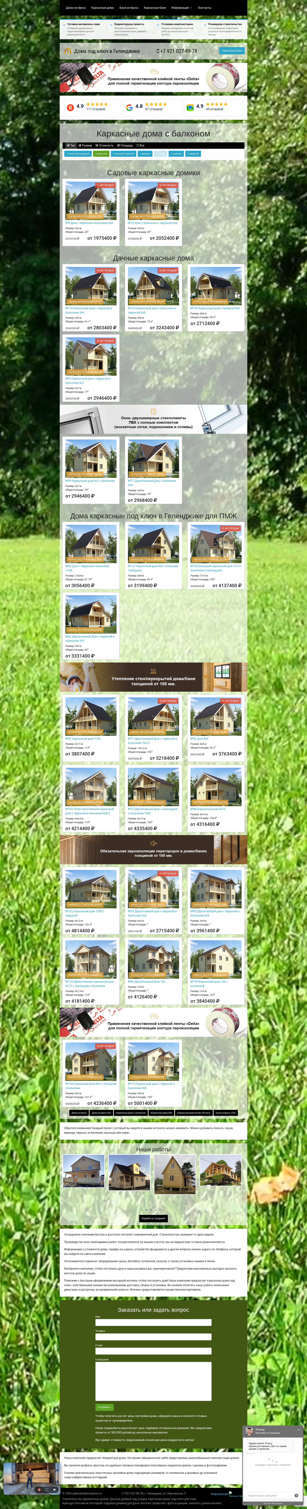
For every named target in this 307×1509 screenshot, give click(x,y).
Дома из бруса (76, 7)
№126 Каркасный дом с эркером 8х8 (215, 308)
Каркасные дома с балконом (131, 1113)
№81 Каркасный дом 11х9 (82, 738)
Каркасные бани (155, 7)
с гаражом (176, 153)
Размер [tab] (86, 145)
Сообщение (102, 1359)
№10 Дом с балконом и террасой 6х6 (152, 223)
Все (141, 145)
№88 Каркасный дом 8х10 (207, 809)
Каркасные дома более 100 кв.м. (194, 1113)
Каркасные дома (102, 7)
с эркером (145, 153)
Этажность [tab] (106, 145)
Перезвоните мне (232, 50)
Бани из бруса (129, 7)
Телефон (100, 1331)
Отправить (104, 1407)
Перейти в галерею (153, 1218)
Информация (180, 7)
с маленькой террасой (78, 153)
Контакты (204, 7)
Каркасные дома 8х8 (161, 1113)
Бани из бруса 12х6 (226, 1113)
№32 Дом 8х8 (199, 738)
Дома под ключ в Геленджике (106, 51)
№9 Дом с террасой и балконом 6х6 (89, 223)
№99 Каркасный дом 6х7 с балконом (90, 481)
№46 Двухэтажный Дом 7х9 (146, 981)
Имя (97, 1316)
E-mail (98, 1345)
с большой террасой (123, 153)
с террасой (193, 153)
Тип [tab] (72, 145)
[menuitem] (75, 7)
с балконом (101, 153)
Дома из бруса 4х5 (101, 1113)
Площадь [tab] (126, 145)
